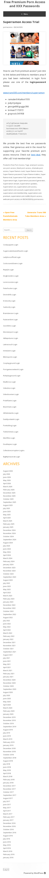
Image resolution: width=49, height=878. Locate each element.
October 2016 (8, 829)
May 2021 (7, 664)
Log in (6, 869)
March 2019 (7, 739)
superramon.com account (13, 190)
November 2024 (9, 533)
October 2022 (8, 611)
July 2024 (6, 546)
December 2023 (9, 567)
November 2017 (9, 789)
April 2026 (7, 483)
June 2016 (7, 842)
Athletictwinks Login (11, 413)
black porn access (24, 168)
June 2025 (7, 511)
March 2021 (7, 670)
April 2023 (7, 592)
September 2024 (9, 539)
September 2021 (9, 652)
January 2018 (8, 782)
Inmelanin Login (9, 351)
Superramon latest (34, 177)
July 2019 (6, 733)
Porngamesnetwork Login (13, 369)
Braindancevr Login (10, 313)
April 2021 (7, 667)
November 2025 (9, 496)
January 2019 (8, 745)
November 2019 (9, 720)
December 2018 (9, 748)
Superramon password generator (31, 180)
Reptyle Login (8, 269)
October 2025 (8, 499)
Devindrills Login (9, 294)
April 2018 (7, 773)
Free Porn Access (18, 165)
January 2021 (8, 677)
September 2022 (9, 614)
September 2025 (9, 502)
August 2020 (8, 692)
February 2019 (8, 742)
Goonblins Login (9, 326)
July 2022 (6, 620)
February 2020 (8, 711)
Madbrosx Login (9, 382)
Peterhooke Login (10, 288)
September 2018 (9, 758)
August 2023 (8, 580)
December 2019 (9, 717)
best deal (35, 154)
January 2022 (8, 639)
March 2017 (7, 814)
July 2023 (6, 583)
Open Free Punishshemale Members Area (10, 216)
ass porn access (9, 168)
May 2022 (7, 627)
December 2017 (9, 786)
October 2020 (8, 686)
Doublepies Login (10, 444)
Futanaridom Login (10, 319)
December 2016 (9, 823)
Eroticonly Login (9, 301)
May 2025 (7, 514)
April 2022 (7, 630)
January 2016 (8, 857)
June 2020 (7, 698)
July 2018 (6, 764)
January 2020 (8, 714)
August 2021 (8, 655)
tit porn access (36, 196)
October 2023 (8, 574)
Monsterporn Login (10, 332)
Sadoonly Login (9, 307)
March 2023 (7, 595)
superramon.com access (27, 187)
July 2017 (6, 801)
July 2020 (6, 695)
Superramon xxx (9, 187)
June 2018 (7, 767)
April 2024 (7, 555)
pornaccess (7, 27)
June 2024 (7, 549)
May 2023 (7, 589)
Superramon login (10, 180)
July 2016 (6, 839)
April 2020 (7, 705)
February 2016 (8, 854)
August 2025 (8, 505)
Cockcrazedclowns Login (12, 263)
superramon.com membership (15, 193)
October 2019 (8, 723)
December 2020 (9, 680)
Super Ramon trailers (31, 174)
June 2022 (7, 624)
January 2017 (8, 820)
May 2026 (7, 480)
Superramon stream (11, 183)
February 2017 (8, 817)
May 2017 (7, 807)
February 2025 (8, 524)
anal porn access (37, 165)
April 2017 (7, 811)
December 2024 (9, 530)
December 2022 (9, 605)
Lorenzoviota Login (10, 282)
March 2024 (7, 558)
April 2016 (7, 848)
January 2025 (8, 527)
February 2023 (8, 599)
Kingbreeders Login (11, 276)
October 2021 (8, 648)
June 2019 (7, 736)
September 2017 (9, 795)
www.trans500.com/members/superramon (24, 92)
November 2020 (9, 683)
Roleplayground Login (11, 375)
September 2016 (9, 832)
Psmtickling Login (9, 425)
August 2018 (8, 761)
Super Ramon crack (17, 171)
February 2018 (8, 779)
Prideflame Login (9, 400)
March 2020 (7, 708)
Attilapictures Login (10, 338)
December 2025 (9, 493)
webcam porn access (11, 199)
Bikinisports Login (10, 357)
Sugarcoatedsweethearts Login (15, 251)
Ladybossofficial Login (12, 257)
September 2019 (9, 726)
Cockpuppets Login (10, 245)
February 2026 (8, 489)
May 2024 (7, 552)
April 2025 (7, 518)
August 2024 (8, 542)
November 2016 (9, 826)
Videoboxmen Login (11, 394)
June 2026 (7, 477)
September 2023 (9, 577)
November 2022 (9, 608)
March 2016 (7, 851)
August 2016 (8, 835)
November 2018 (9, 751)
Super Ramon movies (34, 171)
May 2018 (7, 770)
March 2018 (7, 776)
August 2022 (8, 617)
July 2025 (6, 508)
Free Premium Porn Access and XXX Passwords (24, 4)
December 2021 (9, 642)
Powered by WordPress (33, 873)
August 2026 (8, 471)
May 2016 (7, 845)
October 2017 (8, 792)
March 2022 (7, 633)
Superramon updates (28, 183)
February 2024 (8, 561)
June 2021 (7, 661)
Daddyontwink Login (11, 419)
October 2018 (8, 754)
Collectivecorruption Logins (13, 450)
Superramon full (19, 177)
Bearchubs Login (9, 407)
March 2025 (7, 521)
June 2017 (7, 804)
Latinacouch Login (10, 344)
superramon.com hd (32, 190)
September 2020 (9, 689)
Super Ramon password (12, 174)
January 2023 (8, 602)
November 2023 (9, 571)
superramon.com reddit (20, 196)
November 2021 (9, 645)
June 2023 (7, 586)
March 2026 (7, 486)
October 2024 (8, 536)
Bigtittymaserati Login (11, 456)
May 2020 (7, 701)
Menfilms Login (9, 438)
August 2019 (8, 730)
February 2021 (8, 673)
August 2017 (8, 798)
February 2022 (8, 636)
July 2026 (6, 474)
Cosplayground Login (11, 363)
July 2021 (6, 658)
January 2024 (8, 564)
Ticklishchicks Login (10, 432)
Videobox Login (9, 388)
